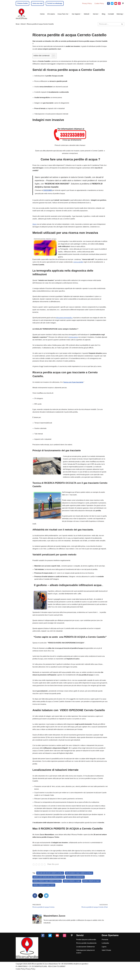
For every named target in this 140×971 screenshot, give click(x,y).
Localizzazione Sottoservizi (85, 946)
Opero (34, 224)
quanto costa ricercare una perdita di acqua (48, 877)
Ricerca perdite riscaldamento (86, 943)
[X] (112, 3)
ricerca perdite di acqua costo (43, 885)
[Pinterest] (123, 3)
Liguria (104, 946)
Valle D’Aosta (106, 950)
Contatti (111, 14)
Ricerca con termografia (75, 877)
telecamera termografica (64, 317)
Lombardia (105, 943)
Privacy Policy (87, 3)
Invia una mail (37, 3)
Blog (103, 14)
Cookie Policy (99, 3)
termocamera (73, 337)
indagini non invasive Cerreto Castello (50, 873)
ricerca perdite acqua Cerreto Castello (47, 881)
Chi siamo (51, 14)
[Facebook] (108, 3)
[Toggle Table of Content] (52, 55)
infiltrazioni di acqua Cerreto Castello (79, 873)
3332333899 (47, 190)
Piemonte (105, 939)
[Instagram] (119, 3)
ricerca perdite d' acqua (72, 881)
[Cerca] (122, 24)
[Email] (46, 895)
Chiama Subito (22, 3)
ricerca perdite (78, 262)
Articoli (23, 24)
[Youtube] (115, 3)
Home (42, 14)
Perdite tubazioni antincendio (86, 939)
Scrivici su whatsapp (54, 3)
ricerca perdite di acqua (91, 881)
